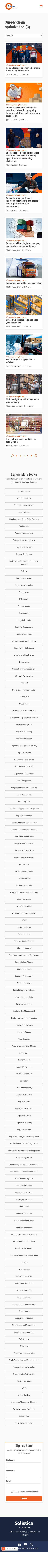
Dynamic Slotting (24, 1032)
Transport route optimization (24, 1367)
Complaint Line (34, 1532)
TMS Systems (24, 1339)
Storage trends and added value (24, 669)
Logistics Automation (24, 1095)
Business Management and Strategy (24, 718)
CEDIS (24, 920)
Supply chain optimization (17, 65)
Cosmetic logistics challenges (24, 990)
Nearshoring (24, 662)
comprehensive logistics (24, 1423)
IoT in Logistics (24, 802)
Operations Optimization (24, 836)
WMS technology (24, 1395)
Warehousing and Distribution (24, 1409)
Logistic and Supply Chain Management (24, 809)
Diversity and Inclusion (24, 1025)
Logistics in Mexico (24, 1116)
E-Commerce (24, 592)
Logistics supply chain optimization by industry (24, 562)
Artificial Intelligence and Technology (24, 892)
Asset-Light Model (24, 899)
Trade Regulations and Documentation (24, 1360)
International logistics (24, 725)
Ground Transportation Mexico (24, 1046)
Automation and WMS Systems (24, 913)
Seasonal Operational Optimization (24, 1255)
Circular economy (24, 948)
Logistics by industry (24, 554)
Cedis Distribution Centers (24, 941)
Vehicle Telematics (24, 1381)
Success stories (24, 606)
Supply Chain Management (24, 843)
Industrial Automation (24, 1067)
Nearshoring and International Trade (24, 1172)
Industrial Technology (24, 1074)
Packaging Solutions (24, 1199)
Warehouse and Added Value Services (24, 519)
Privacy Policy (20, 1532)
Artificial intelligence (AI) (24, 767)
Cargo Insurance (24, 934)
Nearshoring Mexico (24, 1158)
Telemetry (24, 1346)
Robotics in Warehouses (24, 1248)
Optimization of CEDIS (24, 1193)
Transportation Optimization (24, 1374)
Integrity (25, 1535)
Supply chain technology (24, 1318)
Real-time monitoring (24, 1227)
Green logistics (24, 1039)
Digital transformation (24, 585)
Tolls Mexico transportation (24, 1353)
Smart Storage (24, 1269)
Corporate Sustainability (24, 976)
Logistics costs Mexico (24, 1109)
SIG (11, 1532)
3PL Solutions (24, 704)
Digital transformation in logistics (24, 1018)
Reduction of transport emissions (24, 1234)
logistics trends (24, 491)
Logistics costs (24, 1102)
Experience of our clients (24, 774)
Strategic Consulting (24, 1290)
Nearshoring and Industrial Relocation (24, 1165)
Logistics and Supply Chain (24, 655)
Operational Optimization (24, 760)
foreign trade (24, 526)
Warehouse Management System (24, 1402)
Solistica (24, 571)
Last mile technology (24, 1088)
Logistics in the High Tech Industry (24, 746)
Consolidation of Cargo (24, 962)
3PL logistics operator (24, 885)
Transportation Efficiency (24, 850)
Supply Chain (24, 1311)
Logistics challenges (24, 739)
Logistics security (24, 1130)
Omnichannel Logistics (24, 1179)
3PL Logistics (24, 697)
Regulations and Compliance (24, 1241)
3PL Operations (24, 878)
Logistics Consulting (24, 732)
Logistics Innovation (24, 816)
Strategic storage (24, 1297)
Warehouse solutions (24, 578)
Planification (24, 1207)
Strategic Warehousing (24, 676)
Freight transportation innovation (24, 788)
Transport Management (24, 533)
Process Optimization (24, 1213)
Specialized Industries (24, 1276)
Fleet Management (24, 781)
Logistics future (24, 512)
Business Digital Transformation (24, 711)
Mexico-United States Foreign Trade (24, 1144)
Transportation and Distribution (24, 690)
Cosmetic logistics (24, 983)
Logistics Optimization (24, 627)
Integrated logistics (24, 620)
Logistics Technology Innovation (24, 641)
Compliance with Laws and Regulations (24, 955)
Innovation (24, 1081)
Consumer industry (24, 969)
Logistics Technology (24, 634)
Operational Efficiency (24, 1186)
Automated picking (24, 906)
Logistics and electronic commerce (24, 822)
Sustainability (24, 613)
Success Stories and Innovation (24, 1304)
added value (24, 1416)
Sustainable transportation (24, 1332)
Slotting (24, 1262)
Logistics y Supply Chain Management (24, 1137)
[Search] (41, 35)
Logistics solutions (24, 753)
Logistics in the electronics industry (24, 830)
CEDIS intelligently (24, 927)
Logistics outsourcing (24, 1123)
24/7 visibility (24, 864)
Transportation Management (24, 540)
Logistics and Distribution (24, 648)
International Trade (24, 795)
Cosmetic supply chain (24, 997)
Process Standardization (24, 1220)
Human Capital (24, 1060)
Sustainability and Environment (24, 1325)
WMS (24, 1388)
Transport (24, 683)
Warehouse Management (24, 857)
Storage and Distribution (24, 1283)
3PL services (24, 599)
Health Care (24, 1053)
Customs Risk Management (24, 1011)
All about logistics (24, 498)
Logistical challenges (24, 547)
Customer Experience (24, 1004)
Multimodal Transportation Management (24, 1151)
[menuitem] (19, 1544)
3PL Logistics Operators (24, 871)
